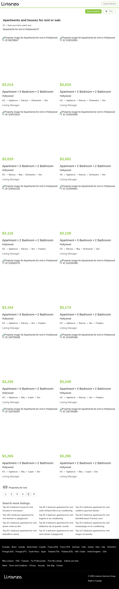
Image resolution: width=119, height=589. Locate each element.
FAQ (17, 561)
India (84, 547)
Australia (6, 547)
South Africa (34, 552)
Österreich (111, 547)
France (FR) (65, 547)
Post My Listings (55, 561)
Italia (97, 547)
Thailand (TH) (53, 552)
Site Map (50, 565)
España (42, 547)
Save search (93, 11)
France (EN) (53, 547)
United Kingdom (94, 552)
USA (105, 552)
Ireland (90, 547)
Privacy (32, 565)
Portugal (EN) (7, 552)
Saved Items (109, 3)
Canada (21, 547)
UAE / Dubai (80, 552)
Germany (76, 547)
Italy (103, 547)
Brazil (14, 547)
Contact (59, 565)
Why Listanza (8, 561)
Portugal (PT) (21, 552)
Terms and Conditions (18, 565)
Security (41, 565)
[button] (109, 11)
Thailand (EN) (67, 552)
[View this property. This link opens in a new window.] (30, 58)
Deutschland (32, 547)
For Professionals (38, 561)
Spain (43, 552)
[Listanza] (13, 576)
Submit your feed (71, 561)
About (4, 565)
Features (25, 561)
